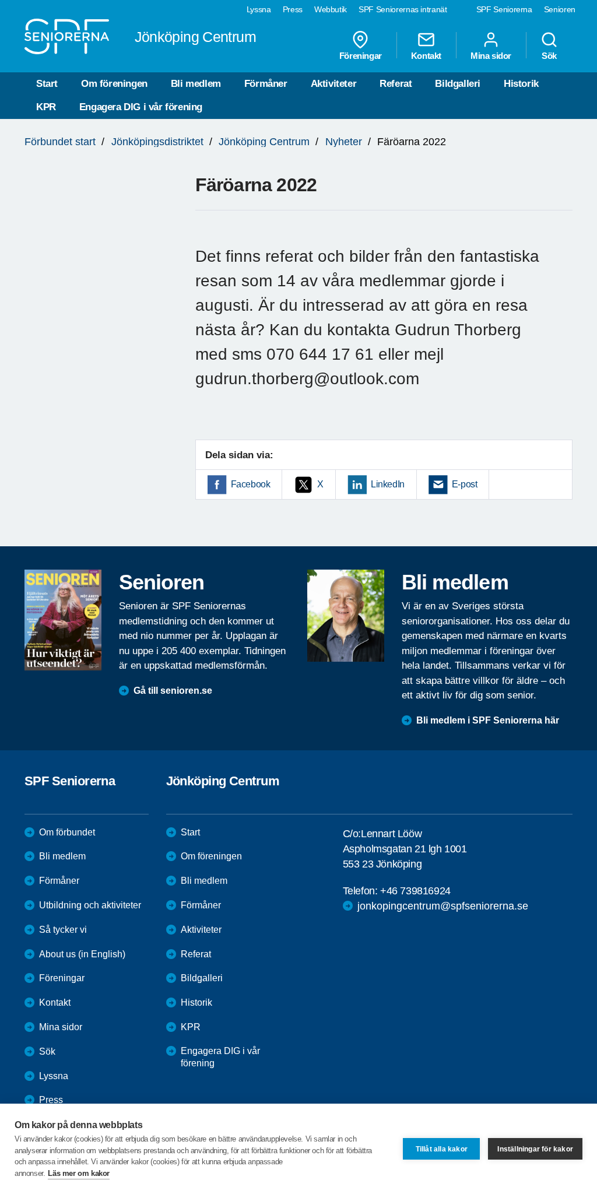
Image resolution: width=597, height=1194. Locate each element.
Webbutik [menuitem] (330, 9)
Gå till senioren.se (173, 691)
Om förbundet (67, 832)
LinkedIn (388, 484)
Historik (521, 83)
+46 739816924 (415, 891)
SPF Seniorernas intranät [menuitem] (403, 9)
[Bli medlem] (345, 616)
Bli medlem (196, 83)
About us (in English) (82, 954)
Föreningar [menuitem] (360, 55)
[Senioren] (62, 620)
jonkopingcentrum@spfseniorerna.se (442, 906)
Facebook (251, 484)
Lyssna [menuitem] (259, 9)
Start (47, 83)
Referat (396, 83)
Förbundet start (60, 141)
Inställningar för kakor (535, 1149)
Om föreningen (114, 83)
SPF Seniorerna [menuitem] (504, 9)
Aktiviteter (334, 83)
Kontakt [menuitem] (426, 55)
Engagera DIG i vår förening (140, 107)
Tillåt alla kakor (442, 1149)
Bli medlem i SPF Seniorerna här (487, 720)
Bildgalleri (457, 83)
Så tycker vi (63, 930)
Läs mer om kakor (79, 1173)
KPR (46, 107)
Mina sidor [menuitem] (490, 55)
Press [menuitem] (293, 9)
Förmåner (265, 83)
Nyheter (343, 141)
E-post (464, 484)
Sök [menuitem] (549, 55)
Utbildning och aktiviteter (90, 905)
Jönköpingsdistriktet (157, 141)
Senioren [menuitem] (559, 9)
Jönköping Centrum (264, 141)
